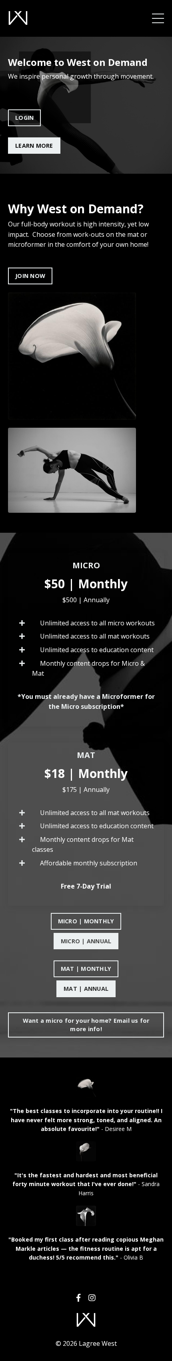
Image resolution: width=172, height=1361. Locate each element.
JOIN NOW (30, 276)
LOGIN (24, 117)
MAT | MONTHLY (86, 968)
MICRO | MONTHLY (86, 921)
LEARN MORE (34, 145)
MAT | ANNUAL (86, 988)
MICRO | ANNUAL (86, 941)
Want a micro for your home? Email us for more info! (86, 1025)
